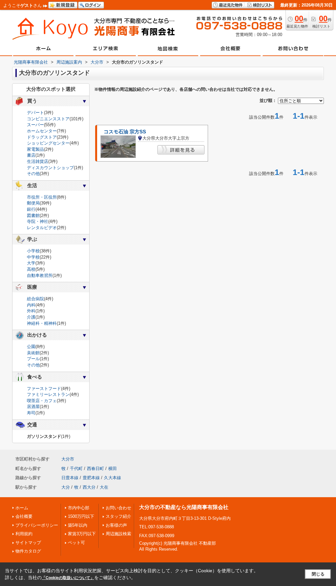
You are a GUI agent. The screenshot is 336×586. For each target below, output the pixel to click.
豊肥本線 (91, 477)
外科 (31, 310)
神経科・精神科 (42, 323)
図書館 (33, 215)
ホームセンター (42, 130)
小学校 (33, 250)
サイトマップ (28, 542)
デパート (35, 112)
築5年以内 (77, 525)
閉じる (318, 574)
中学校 (33, 257)
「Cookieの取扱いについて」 (68, 578)
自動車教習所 (39, 275)
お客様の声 (116, 525)
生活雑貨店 (37, 161)
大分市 (67, 459)
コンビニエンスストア (48, 118)
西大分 (89, 487)
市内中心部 (78, 507)
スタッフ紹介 (118, 516)
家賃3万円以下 (82, 533)
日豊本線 (69, 477)
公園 (31, 346)
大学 (31, 263)
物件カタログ (28, 551)
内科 (31, 305)
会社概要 (23, 516)
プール (33, 358)
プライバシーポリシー (36, 525)
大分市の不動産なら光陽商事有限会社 (183, 507)
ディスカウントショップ (50, 167)
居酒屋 (33, 406)
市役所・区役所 (42, 197)
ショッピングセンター (48, 143)
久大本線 (112, 477)
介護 (31, 317)
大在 (104, 487)
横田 (112, 468)
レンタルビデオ (42, 227)
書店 (31, 155)
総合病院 (35, 298)
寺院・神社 (37, 221)
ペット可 (76, 542)
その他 (33, 173)
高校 (31, 269)
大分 (65, 487)
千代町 (76, 468)
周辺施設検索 (118, 533)
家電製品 (35, 149)
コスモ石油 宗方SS (125, 131)
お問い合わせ (118, 507)
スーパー (35, 124)
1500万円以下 (81, 516)
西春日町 (95, 468)
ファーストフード (44, 388)
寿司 (31, 412)
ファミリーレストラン (48, 394)
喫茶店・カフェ (42, 400)
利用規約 (23, 533)
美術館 (33, 352)
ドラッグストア (42, 137)
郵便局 (33, 203)
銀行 (31, 209)
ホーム (21, 507)
